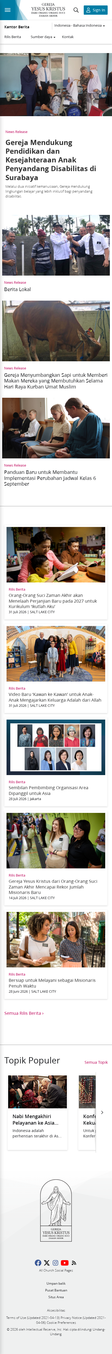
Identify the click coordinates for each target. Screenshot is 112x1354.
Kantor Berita (16, 27)
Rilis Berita (12, 36)
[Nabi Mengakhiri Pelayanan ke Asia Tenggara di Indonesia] (37, 1106)
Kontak (68, 36)
